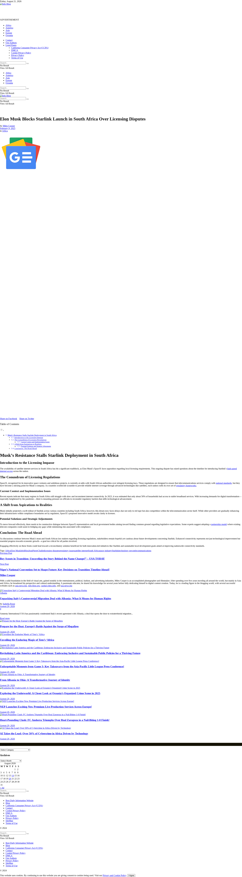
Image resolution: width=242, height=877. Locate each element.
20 (10, 778)
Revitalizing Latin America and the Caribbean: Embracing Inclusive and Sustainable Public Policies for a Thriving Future (70, 653)
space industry (105, 550)
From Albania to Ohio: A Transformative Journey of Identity (35, 679)
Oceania (9, 35)
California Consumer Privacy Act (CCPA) (29, 48)
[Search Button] (27, 63)
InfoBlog (25, 550)
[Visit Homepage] (5, 4)
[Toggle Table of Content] (2, 430)
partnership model (219, 524)
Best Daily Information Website (19, 800)
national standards (224, 483)
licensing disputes (52, 550)
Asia (8, 30)
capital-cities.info (48, 586)
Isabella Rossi (9, 604)
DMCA (14, 50)
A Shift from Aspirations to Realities (28, 444)
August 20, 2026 (7, 606)
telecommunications (142, 550)
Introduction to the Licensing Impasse (28, 437)
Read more (5, 618)
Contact (9, 40)
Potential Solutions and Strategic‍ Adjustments (36, 446)
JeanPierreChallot (36, 550)
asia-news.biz (21, 586)
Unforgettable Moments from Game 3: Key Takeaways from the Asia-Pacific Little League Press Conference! (62, 666)
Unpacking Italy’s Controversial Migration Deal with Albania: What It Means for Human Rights (55, 598)
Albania (3, 593)
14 (13, 775)
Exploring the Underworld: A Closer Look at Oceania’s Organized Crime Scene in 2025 (50, 693)
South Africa (93, 550)
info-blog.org (34, 586)
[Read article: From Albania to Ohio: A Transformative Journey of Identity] (121, 674)
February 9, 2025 (7, 128)
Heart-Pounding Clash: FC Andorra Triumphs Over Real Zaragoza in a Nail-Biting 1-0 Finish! (54, 720)
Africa (8, 25)
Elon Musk (16, 550)
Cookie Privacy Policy (21, 53)
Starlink (115, 550)
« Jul (2, 788)
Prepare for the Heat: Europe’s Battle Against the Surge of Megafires (39, 626)
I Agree (131, 875)
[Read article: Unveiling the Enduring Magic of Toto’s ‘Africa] (121, 634)
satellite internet (81, 550)
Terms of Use (17, 58)
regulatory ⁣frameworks (186, 485)
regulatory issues (67, 550)
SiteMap (9, 821)
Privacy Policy (17, 55)
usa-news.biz (66, 586)
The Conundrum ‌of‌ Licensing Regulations (30, 440)
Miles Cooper (9, 126)
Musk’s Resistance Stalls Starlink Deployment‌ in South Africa (32, 435)
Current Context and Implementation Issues (35, 442)
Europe (9, 33)
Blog (8, 803)
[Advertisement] (51, 11)
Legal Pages (11, 45)
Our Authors (11, 43)
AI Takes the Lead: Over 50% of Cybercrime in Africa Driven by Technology (44, 733)
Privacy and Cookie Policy (114, 875)
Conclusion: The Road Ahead (25, 448)
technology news (126, 550)
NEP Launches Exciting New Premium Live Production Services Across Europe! (46, 706)
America (9, 28)
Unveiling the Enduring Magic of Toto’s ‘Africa (27, 639)
